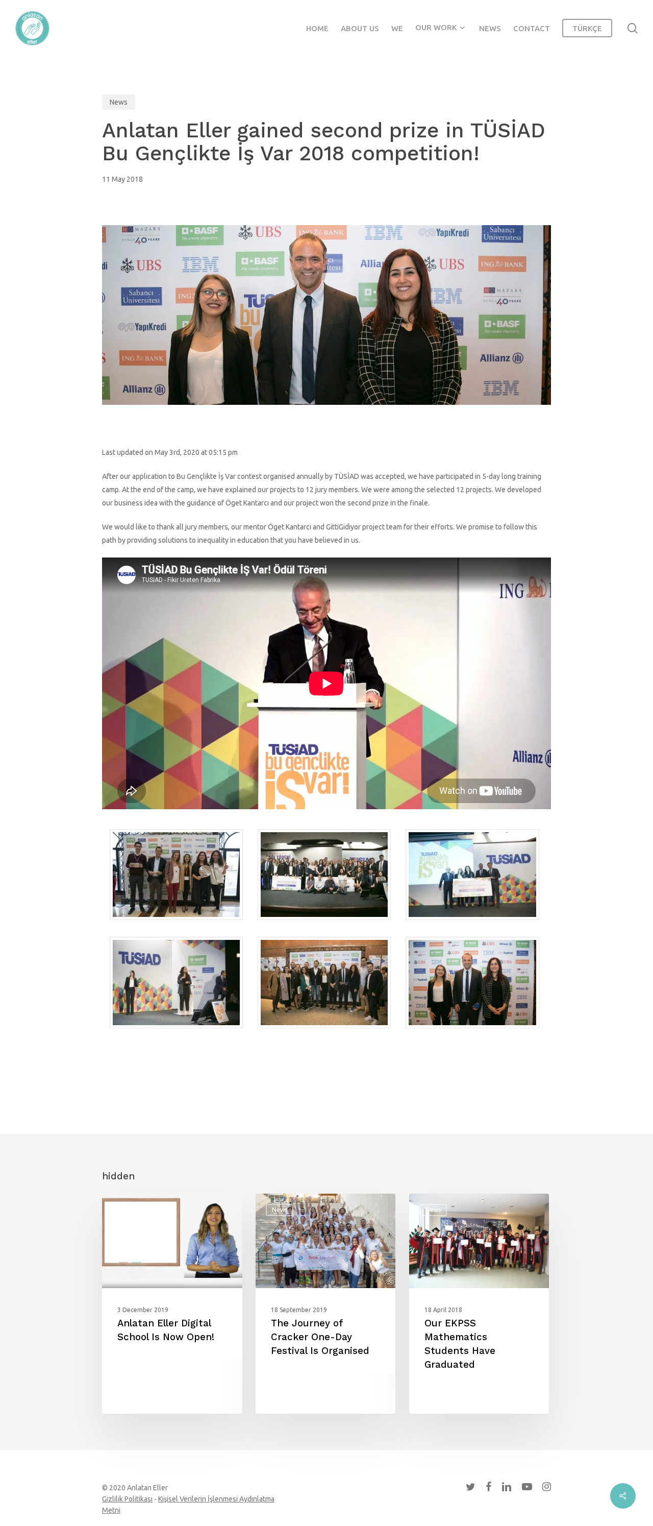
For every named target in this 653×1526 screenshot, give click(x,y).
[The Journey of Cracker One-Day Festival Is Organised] (326, 1304)
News (119, 102)
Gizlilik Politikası (127, 1499)
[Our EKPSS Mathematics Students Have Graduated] (479, 1304)
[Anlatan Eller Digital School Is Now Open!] (172, 1304)
